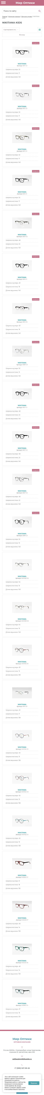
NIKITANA (22, 64)
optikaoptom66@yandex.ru (22, 1059)
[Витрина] (39, 29)
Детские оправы (26, 16)
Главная (4, 16)
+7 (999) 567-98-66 (22, 1068)
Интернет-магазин (14, 16)
